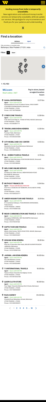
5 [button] (26, 308)
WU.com (7, 90)
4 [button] (23, 308)
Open (13, 52)
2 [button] (16, 308)
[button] (35, 308)
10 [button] (32, 308)
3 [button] (20, 308)
